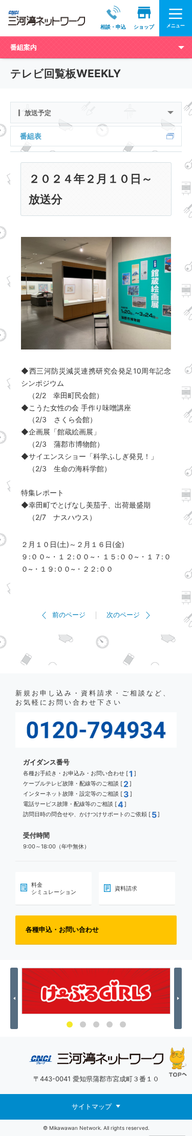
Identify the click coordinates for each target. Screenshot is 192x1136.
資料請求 (126, 888)
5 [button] (123, 1024)
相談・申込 (113, 27)
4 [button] (109, 1024)
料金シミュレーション (53, 888)
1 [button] (70, 1024)
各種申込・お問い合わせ (62, 929)
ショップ (144, 27)
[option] (96, 991)
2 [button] (83, 1024)
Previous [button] (15, 998)
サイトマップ (92, 1106)
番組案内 (23, 47)
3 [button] (96, 1024)
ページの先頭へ (178, 1062)
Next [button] (179, 998)
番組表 (30, 136)
